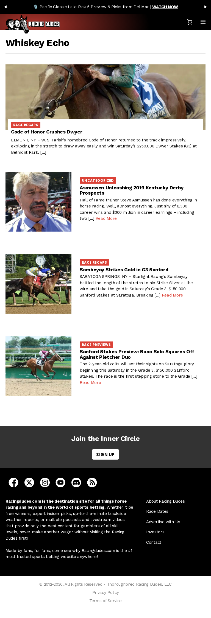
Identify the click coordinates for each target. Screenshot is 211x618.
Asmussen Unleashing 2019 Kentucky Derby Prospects (132, 190)
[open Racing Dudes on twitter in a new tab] (29, 482)
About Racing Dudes (165, 501)
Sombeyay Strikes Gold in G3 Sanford (124, 269)
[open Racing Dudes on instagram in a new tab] (45, 482)
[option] (105, 6)
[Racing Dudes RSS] (92, 482)
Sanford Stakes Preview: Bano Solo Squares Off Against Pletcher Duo (137, 354)
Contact (153, 542)
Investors (155, 531)
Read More (106, 218)
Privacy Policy (105, 592)
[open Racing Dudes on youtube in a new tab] (60, 482)
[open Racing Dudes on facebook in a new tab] (13, 482)
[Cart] (189, 22)
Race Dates (157, 511)
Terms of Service (105, 600)
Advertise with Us (163, 521)
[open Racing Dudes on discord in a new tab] (76, 482)
